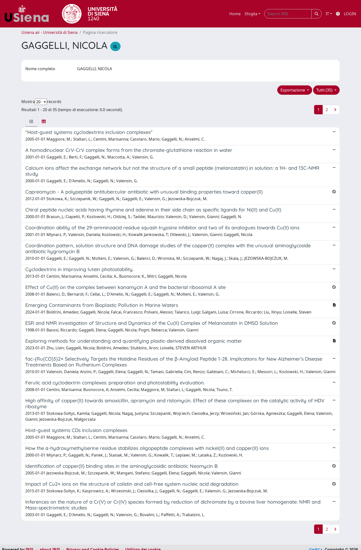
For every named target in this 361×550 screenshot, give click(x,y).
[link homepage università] (89, 14)
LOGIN (350, 13)
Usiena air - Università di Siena (49, 32)
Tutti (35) (324, 90)
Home (235, 13)
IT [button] (327, 13)
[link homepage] (28, 14)
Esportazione (293, 90)
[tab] (31, 121)
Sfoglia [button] (251, 13)
